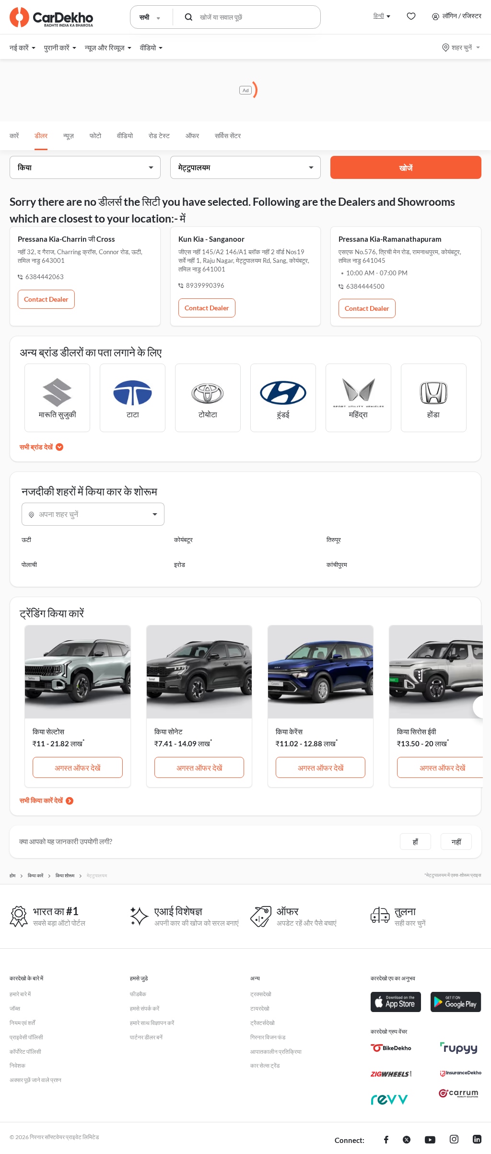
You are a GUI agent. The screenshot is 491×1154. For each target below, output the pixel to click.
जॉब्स (15, 1008)
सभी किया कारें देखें (41, 800)
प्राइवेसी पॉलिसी (26, 1037)
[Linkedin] (477, 1140)
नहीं (456, 841)
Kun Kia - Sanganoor (211, 239)
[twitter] (406, 1140)
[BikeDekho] (391, 1048)
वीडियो (125, 135)
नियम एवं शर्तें (22, 1022)
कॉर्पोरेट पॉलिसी (25, 1051)
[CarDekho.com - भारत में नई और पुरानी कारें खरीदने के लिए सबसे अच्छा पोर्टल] (51, 17)
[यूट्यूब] (430, 1140)
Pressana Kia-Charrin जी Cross (66, 239)
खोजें (405, 167)
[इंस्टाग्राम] (454, 1140)
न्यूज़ (68, 135)
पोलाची (29, 564)
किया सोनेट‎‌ (168, 731)
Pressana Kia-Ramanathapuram (390, 239)
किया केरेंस (289, 731)
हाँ (415, 841)
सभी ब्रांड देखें (36, 447)
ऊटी (26, 539)
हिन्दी (379, 15)
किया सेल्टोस (48, 731)
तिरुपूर (334, 539)
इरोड (179, 564)
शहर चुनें (462, 47)
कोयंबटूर (183, 539)
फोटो (95, 135)
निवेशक (17, 1065)
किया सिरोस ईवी (416, 731)
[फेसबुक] (386, 1140)
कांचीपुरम (337, 564)
